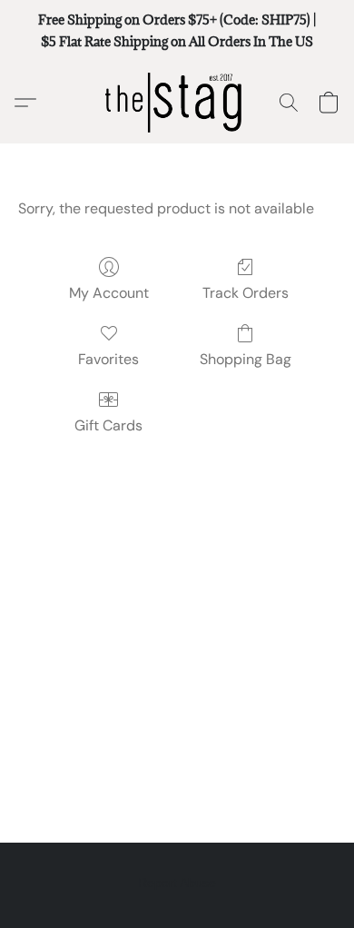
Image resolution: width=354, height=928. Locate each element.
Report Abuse (177, 882)
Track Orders (245, 292)
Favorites (108, 359)
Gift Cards (108, 425)
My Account (109, 292)
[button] (177, 102)
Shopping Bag (245, 359)
